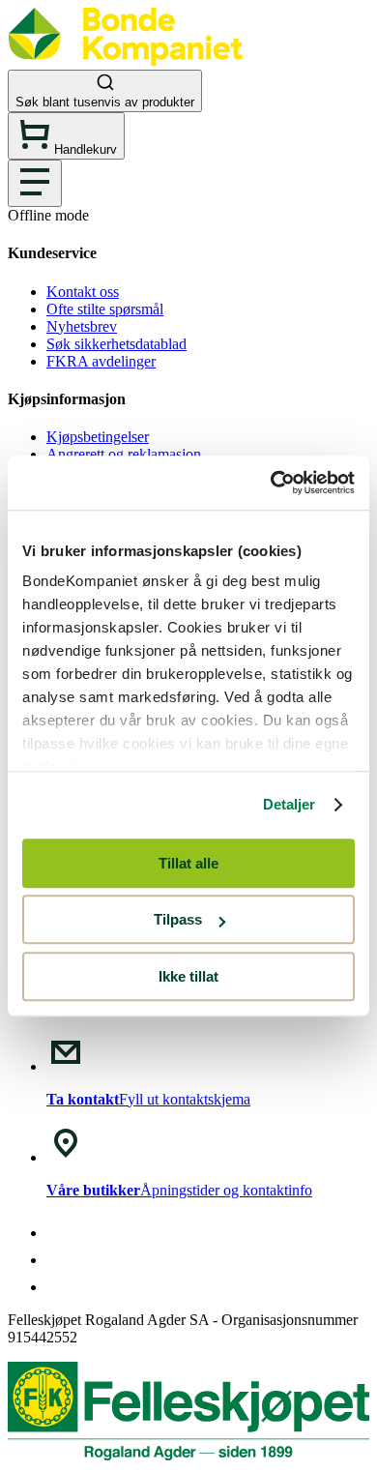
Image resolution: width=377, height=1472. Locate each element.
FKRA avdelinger (101, 361)
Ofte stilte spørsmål (104, 309)
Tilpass (178, 919)
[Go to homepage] (125, 60)
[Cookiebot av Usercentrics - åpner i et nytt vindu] (271, 482)
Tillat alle (188, 863)
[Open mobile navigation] (35, 183)
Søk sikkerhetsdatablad (116, 344)
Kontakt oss (82, 291)
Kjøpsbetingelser (97, 436)
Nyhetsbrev (81, 326)
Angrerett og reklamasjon (123, 454)
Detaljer (289, 804)
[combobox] (188, 91)
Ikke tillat (188, 976)
